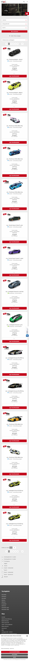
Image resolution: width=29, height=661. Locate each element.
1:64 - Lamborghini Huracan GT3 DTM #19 (14, 358)
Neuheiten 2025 (5, 607)
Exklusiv (3, 600)
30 (14, 547)
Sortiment (4, 596)
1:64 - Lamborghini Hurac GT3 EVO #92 (14, 490)
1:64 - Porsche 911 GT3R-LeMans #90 (14, 159)
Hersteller (4, 598)
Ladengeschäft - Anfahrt (7, 632)
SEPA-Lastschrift (5, 622)
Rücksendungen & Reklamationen (9, 633)
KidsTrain (4, 605)
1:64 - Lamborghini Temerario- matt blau (15, 291)
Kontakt (3, 617)
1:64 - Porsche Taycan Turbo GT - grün (14, 225)
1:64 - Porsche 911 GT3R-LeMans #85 (14, 125)
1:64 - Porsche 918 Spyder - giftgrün (14, 92)
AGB (3, 630)
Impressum (4, 628)
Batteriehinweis (5, 620)
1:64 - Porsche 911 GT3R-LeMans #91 (14, 424)
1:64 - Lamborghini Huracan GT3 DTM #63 (14, 391)
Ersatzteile (4, 604)
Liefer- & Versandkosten (7, 624)
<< (6, 43)
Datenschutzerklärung (7, 619)
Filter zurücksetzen (14, 31)
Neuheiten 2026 (5, 609)
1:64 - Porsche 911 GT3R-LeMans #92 (14, 192)
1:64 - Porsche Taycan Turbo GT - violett (14, 258)
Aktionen (4, 602)
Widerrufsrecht (5, 626)
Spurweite (4, 594)
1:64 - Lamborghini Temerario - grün (15, 324)
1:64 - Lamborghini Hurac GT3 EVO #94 (14, 523)
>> (22, 43)
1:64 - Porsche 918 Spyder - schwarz (14, 59)
